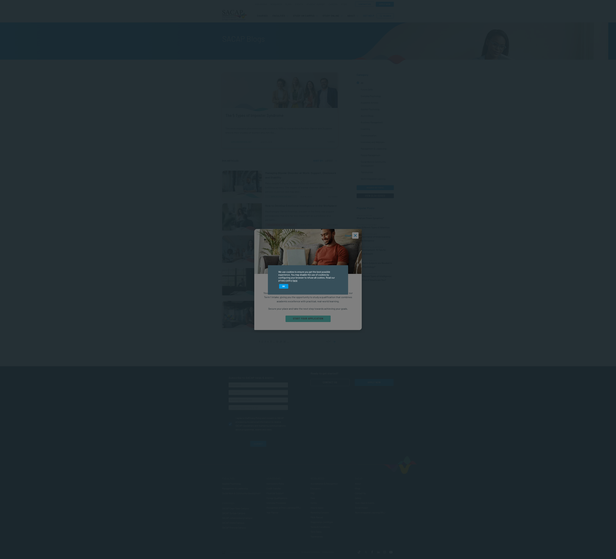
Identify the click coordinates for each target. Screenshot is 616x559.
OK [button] (283, 286)
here (295, 280)
